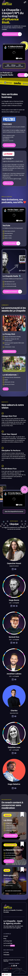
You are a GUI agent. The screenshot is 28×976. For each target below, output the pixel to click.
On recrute (7, 945)
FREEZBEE (6, 954)
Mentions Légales (14, 963)
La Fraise (6, 952)
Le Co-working (8, 943)
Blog (5, 938)
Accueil (6, 936)
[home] (7, 2)
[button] (25, 2)
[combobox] (6, 974)
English (6, 974)
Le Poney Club (8, 941)
